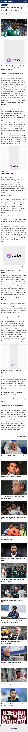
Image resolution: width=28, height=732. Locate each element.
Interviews (4, 4)
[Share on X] (7, 14)
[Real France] (9, 1)
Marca (19, 67)
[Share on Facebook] (5, 14)
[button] (2, 1)
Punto (2, 17)
